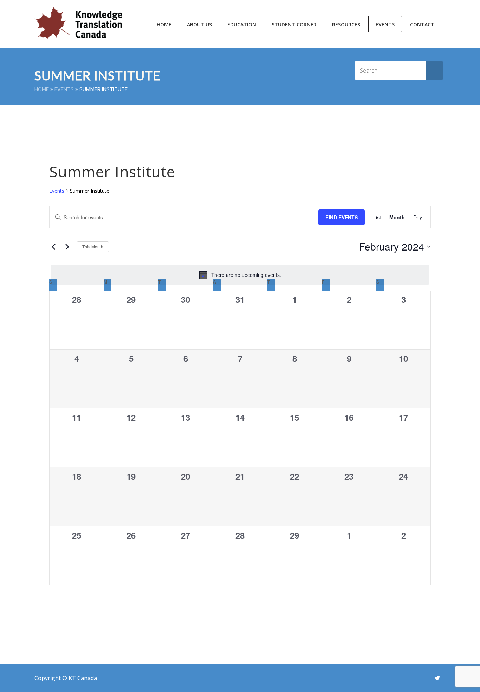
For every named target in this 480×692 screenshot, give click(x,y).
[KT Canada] (78, 23)
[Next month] (67, 246)
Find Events (341, 217)
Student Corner (294, 24)
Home (164, 24)
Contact (422, 24)
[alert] (240, 275)
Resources (346, 24)
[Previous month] (53, 246)
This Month (92, 246)
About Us (199, 24)
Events (385, 24)
